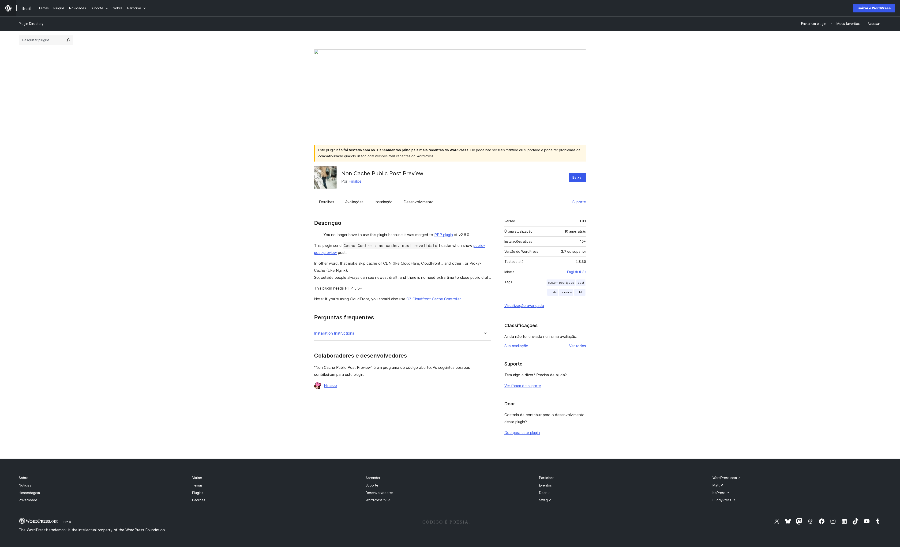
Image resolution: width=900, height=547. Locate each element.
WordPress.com (726, 478)
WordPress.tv (378, 500)
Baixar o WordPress (874, 8)
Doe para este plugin (522, 432)
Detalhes (326, 202)
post (581, 282)
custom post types (561, 282)
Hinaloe (355, 181)
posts (553, 292)
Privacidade (28, 500)
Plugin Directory (31, 24)
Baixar (577, 177)
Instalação (384, 202)
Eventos (545, 485)
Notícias (25, 485)
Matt (718, 485)
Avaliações (354, 202)
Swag (545, 500)
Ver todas (577, 345)
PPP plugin (443, 234)
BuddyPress (723, 500)
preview (566, 292)
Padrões (198, 500)
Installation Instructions (334, 333)
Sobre (23, 478)
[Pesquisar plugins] (68, 40)
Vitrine (197, 478)
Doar (545, 493)
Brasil (67, 522)
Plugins (197, 493)
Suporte (579, 202)
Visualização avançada (524, 305)
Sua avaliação (516, 345)
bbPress (720, 493)
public (580, 292)
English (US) (576, 272)
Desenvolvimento (419, 202)
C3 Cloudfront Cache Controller (433, 299)
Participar (546, 478)
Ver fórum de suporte (522, 385)
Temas (197, 485)
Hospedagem (29, 493)
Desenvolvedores (380, 493)
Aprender (373, 478)
